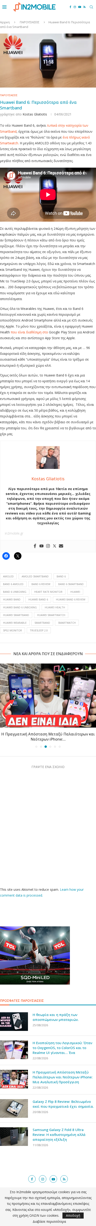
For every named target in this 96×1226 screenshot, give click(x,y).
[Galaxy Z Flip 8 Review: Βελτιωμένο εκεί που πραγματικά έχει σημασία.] (14, 1108)
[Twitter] (54, 546)
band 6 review (40, 584)
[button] (4, 705)
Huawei (75, 591)
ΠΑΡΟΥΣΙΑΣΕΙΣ (29, 22)
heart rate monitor (48, 591)
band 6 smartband (71, 584)
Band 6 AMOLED (13, 584)
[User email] (61, 546)
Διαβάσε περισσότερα (49, 1221)
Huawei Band (12, 599)
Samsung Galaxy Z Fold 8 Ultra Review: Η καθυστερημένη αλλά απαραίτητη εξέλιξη (59, 1134)
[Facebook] (70, 7)
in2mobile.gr (14, 533)
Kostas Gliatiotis (35, 114)
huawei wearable (15, 622)
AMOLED (8, 576)
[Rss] (84, 7)
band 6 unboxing (14, 591)
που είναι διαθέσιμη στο (29, 332)
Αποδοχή (73, 1215)
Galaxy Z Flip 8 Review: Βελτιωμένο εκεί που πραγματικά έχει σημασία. (63, 1104)
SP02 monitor (12, 630)
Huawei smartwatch (51, 615)
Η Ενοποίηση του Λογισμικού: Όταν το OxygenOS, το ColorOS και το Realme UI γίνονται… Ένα (62, 1047)
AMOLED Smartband (35, 576)
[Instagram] (75, 7)
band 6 (61, 576)
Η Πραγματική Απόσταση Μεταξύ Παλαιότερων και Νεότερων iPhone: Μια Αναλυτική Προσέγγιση (63, 1077)
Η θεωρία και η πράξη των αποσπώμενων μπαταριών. (56, 1017)
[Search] (91, 7)
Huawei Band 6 (38, 599)
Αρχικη (5, 22)
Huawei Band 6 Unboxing (20, 607)
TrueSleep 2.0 (39, 630)
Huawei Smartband (16, 615)
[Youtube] (79, 7)
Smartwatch (67, 622)
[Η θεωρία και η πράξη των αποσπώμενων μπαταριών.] (14, 1021)
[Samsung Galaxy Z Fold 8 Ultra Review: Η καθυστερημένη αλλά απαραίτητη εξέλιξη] (14, 1136)
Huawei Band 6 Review (70, 599)
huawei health (55, 607)
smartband (42, 622)
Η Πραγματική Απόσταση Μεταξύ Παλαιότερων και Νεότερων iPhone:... (48, 737)
